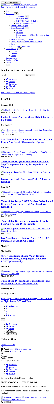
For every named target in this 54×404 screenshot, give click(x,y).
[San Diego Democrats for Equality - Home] (19, 5)
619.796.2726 (15, 351)
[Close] (3, 319)
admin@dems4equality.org (20, 349)
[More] (16, 13)
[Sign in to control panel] (11, 397)
